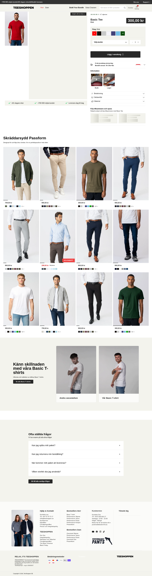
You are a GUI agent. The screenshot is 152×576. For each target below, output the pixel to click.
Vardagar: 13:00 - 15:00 (100, 518)
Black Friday (44, 545)
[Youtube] (93, 532)
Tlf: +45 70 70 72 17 (46, 516)
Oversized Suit (71, 539)
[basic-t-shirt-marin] (86, 206)
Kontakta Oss (96, 514)
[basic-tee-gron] (90, 206)
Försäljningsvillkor (46, 524)
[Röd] (94, 33)
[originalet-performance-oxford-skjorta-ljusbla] (15, 206)
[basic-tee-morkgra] (93, 206)
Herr (42, 7)
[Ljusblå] (118, 33)
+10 (95, 206)
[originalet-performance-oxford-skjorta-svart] (17, 206)
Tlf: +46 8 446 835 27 (99, 516)
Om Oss (42, 535)
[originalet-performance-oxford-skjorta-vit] (8, 206)
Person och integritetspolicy (49, 526)
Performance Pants (73, 520)
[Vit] (108, 33)
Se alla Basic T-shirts (23, 381)
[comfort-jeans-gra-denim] (122, 269)
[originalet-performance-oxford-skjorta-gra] (13, 206)
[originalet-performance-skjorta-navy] (43, 269)
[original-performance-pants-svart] (43, 206)
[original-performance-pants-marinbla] (45, 206)
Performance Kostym (73, 522)
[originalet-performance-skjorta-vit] (49, 269)
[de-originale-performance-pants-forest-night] (56, 206)
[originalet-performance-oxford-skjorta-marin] (11, 206)
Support (146, 2)
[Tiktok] (104, 532)
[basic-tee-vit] (84, 206)
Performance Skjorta (73, 516)
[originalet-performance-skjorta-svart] (45, 269)
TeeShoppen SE (28, 573)
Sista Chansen (90, 7)
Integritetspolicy (45, 537)
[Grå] (104, 33)
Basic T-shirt (71, 514)
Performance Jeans (73, 518)
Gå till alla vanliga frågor (40, 481)
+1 (22, 206)
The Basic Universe (46, 543)
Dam (47, 7)
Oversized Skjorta (72, 533)
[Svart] (99, 33)
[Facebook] (97, 532)
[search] (124, 8)
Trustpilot (81, 556)
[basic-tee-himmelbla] (88, 206)
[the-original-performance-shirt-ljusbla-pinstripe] (54, 269)
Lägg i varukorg (114, 54)
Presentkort (70, 524)
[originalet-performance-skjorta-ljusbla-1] (52, 269)
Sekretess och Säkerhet (48, 539)
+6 (58, 206)
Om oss (136, 2)
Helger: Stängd (97, 520)
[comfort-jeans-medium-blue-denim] (127, 269)
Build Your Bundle (76, 7)
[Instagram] (100, 532)
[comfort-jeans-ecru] (120, 269)
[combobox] (111, 8)
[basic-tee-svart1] (79, 206)
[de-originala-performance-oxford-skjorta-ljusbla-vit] (20, 206)
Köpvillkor (43, 522)
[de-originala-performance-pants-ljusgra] (54, 206)
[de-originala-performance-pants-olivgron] (47, 206)
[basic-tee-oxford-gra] (81, 206)
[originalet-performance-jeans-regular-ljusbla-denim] (125, 269)
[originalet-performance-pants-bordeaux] (49, 206)
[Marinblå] (113, 33)
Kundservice (44, 520)
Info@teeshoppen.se (47, 518)
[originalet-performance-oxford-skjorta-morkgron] (6, 206)
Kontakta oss (44, 514)
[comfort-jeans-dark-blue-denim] (116, 269)
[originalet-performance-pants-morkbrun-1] (52, 206)
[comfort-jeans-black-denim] (118, 269)
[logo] (23, 8)
